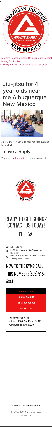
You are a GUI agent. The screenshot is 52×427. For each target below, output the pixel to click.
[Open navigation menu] (26, 1)
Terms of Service (33, 405)
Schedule (15, 58)
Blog (5, 61)
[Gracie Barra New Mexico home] (26, 54)
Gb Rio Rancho (16, 61)
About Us (26, 58)
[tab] (26, 291)
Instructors (37, 58)
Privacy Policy (18, 405)
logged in (20, 158)
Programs (5, 58)
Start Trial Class (39, 64)
